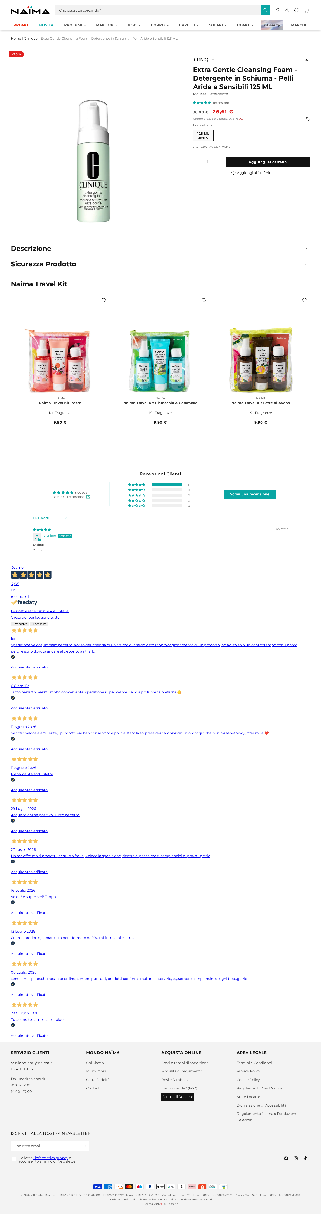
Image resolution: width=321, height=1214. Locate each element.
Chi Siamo (95, 1063)
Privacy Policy (248, 1071)
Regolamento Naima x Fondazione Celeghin (267, 1117)
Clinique (31, 38)
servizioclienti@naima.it (31, 1063)
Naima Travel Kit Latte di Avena (260, 403)
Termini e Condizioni (254, 1063)
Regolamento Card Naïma (259, 1088)
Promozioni (96, 1071)
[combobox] (162, 10)
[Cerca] (265, 10)
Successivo (38, 624)
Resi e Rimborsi (174, 1080)
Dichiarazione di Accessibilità (261, 1105)
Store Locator (248, 1097)
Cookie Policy (248, 1080)
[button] (75, 25)
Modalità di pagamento (181, 1071)
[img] (42, 530)
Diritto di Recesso (177, 1097)
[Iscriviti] (84, 1145)
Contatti (93, 1088)
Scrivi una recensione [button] (249, 494)
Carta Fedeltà (98, 1080)
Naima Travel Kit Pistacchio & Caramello (160, 403)
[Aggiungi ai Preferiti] (103, 300)
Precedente (20, 624)
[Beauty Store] (277, 9)
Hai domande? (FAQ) (179, 1088)
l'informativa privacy (50, 1158)
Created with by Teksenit (160, 1203)
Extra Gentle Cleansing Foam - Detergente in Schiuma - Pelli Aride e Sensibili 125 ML (109, 38)
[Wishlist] (296, 10)
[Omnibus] (308, 119)
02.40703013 (22, 1069)
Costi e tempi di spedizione (185, 1063)
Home (16, 38)
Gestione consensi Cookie (196, 1199)
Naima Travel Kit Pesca (60, 403)
